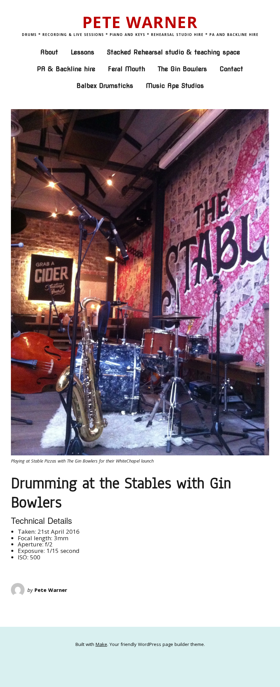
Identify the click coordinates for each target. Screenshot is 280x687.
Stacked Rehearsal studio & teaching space (173, 52)
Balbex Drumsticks (104, 86)
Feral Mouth (126, 69)
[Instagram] (150, 661)
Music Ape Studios (175, 86)
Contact (231, 69)
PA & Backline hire (66, 69)
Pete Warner (140, 22)
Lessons (82, 52)
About (49, 52)
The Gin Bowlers (182, 69)
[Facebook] (129, 661)
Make (101, 644)
